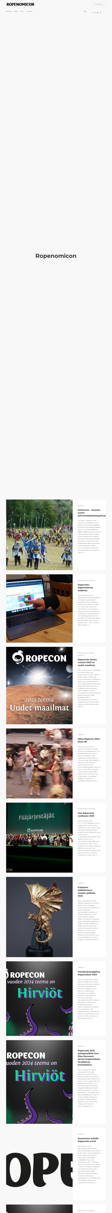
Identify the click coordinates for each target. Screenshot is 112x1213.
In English (29, 11)
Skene (16, 11)
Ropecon (9, 11)
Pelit (21, 11)
